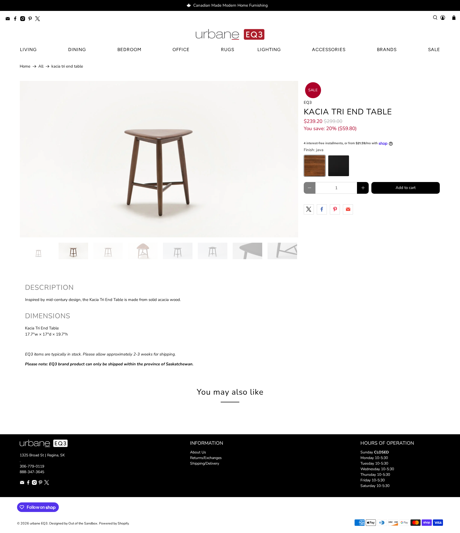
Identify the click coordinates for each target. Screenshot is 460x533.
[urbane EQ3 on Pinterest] (31, 19)
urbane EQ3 (39, 523)
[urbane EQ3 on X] (39, 19)
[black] (339, 166)
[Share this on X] (309, 209)
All (40, 66)
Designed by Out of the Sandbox (73, 523)
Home (25, 66)
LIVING (28, 49)
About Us (198, 452)
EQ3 (308, 102)
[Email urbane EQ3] (9, 19)
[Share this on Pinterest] (335, 209)
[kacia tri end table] (159, 159)
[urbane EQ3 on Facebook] (16, 19)
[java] (315, 166)
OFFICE (181, 49)
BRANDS (387, 49)
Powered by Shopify (114, 523)
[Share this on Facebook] (322, 209)
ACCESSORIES (329, 49)
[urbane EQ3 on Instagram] (24, 19)
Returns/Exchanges (206, 457)
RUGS (227, 49)
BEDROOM (129, 49)
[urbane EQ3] (230, 34)
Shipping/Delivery (204, 463)
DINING (77, 49)
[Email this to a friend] (348, 209)
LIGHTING (269, 49)
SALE (434, 49)
